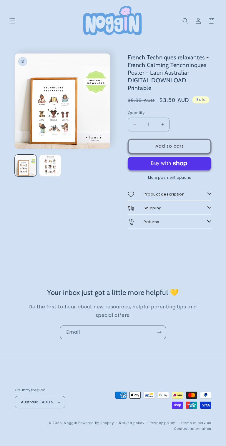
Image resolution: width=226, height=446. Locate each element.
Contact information (192, 428)
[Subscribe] (159, 332)
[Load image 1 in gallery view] (25, 165)
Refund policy (131, 422)
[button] (12, 20)
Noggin (70, 422)
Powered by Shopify (96, 422)
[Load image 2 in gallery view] (50, 165)
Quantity (136, 113)
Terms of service (196, 422)
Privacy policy (162, 422)
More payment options (169, 177)
